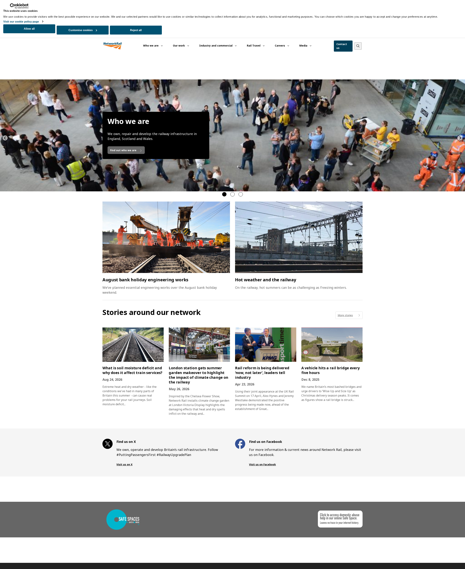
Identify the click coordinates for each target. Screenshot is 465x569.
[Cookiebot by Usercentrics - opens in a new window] (19, 6)
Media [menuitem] (303, 45)
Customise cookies (80, 30)
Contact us (341, 46)
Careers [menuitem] (280, 45)
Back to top (445, 560)
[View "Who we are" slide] (224, 194)
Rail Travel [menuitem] (254, 45)
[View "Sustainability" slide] (232, 194)
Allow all (29, 28)
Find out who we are (123, 150)
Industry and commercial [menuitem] (216, 45)
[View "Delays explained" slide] (240, 194)
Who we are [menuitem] (151, 45)
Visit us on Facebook (262, 464)
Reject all (136, 30)
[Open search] (358, 46)
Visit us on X (124, 464)
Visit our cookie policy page (21, 21)
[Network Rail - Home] (112, 46)
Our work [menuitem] (179, 45)
